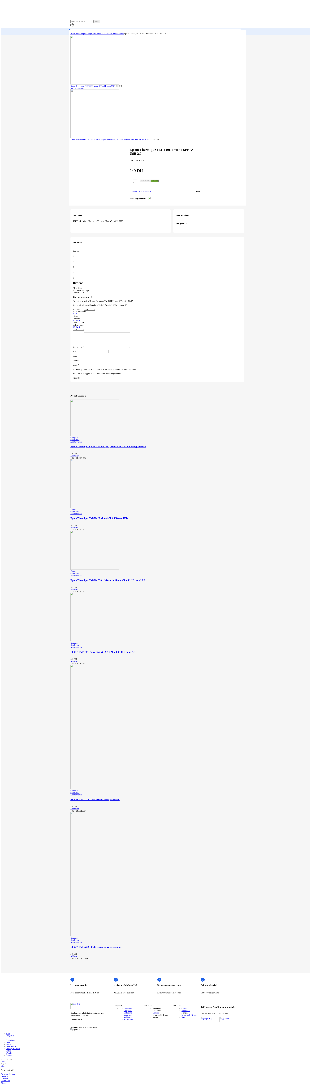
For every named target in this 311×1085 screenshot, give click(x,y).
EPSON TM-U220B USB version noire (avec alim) (95, 947)
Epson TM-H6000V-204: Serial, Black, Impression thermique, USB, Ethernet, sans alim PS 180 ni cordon (111, 139)
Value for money (79, 312)
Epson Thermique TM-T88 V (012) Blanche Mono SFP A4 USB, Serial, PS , (108, 580)
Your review (78, 347)
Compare (9, 1055)
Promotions (185, 1011)
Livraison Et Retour (189, 1015)
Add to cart (145, 181)
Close (3, 1061)
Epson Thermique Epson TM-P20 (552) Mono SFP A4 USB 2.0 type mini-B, (108, 446)
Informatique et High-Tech (86, 34)
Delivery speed (78, 325)
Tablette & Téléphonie (128, 1009)
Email (76, 365)
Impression (101, 34)
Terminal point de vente (114, 34)
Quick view (74, 440)
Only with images (82, 290)
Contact (156, 1013)
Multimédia (128, 1017)
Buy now (154, 181)
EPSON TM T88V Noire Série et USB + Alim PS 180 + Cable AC (102, 652)
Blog (183, 1017)
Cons (75, 356)
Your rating (78, 309)
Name (76, 360)
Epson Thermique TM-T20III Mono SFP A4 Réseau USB (93, 86)
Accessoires (128, 1019)
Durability (77, 318)
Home (73, 34)
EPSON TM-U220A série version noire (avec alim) (95, 799)
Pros (74, 351)
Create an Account (8, 1074)
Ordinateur (128, 1013)
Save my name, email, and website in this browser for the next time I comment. (106, 369)
